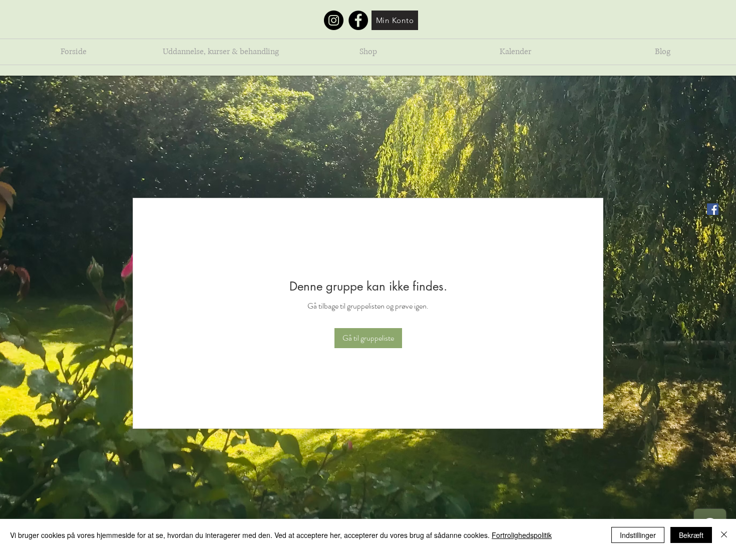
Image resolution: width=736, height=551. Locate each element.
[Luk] (724, 535)
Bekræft (691, 535)
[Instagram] (333, 20)
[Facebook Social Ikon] (712, 209)
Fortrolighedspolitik (522, 535)
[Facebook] (358, 20)
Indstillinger (638, 535)
